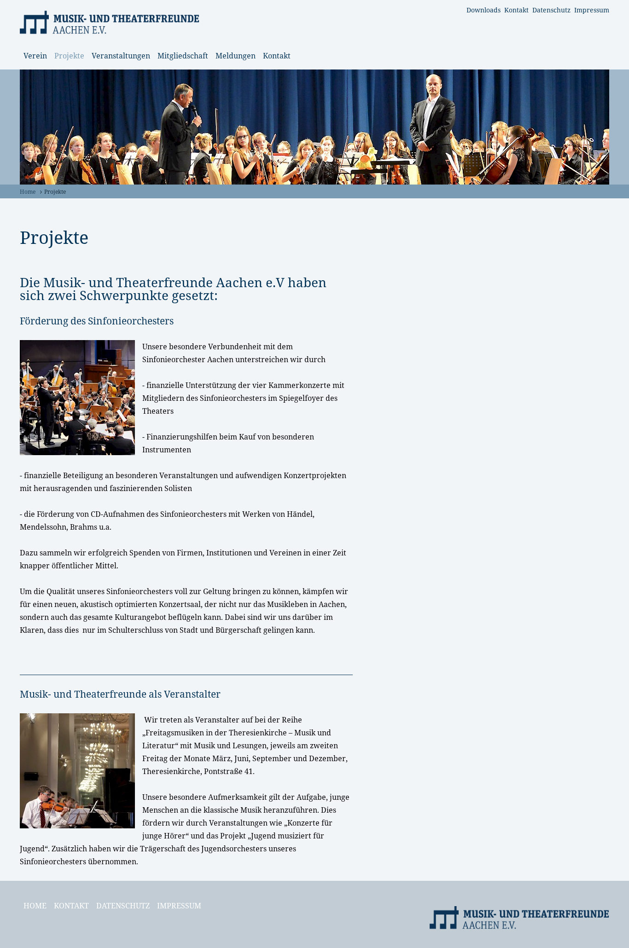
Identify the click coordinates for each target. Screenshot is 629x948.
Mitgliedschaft (182, 56)
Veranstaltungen (121, 56)
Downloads (483, 10)
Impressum (591, 10)
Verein (35, 56)
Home (27, 192)
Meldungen (235, 56)
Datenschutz (551, 10)
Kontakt (516, 10)
